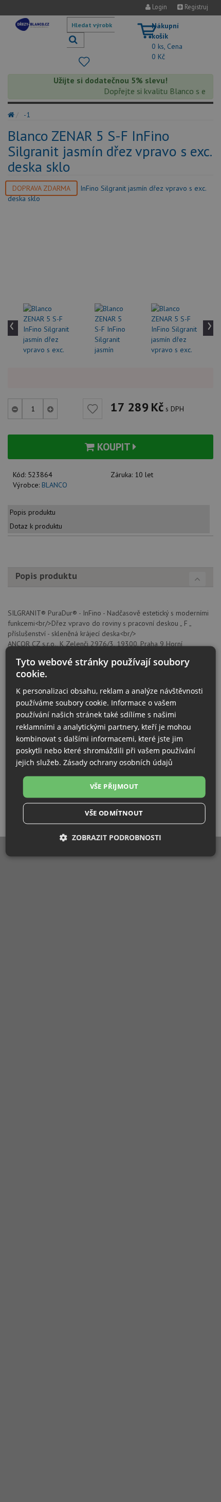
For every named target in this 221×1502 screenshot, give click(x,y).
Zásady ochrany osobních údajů (118, 762)
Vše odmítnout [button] (114, 813)
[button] (110, 837)
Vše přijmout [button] (114, 786)
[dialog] (111, 751)
